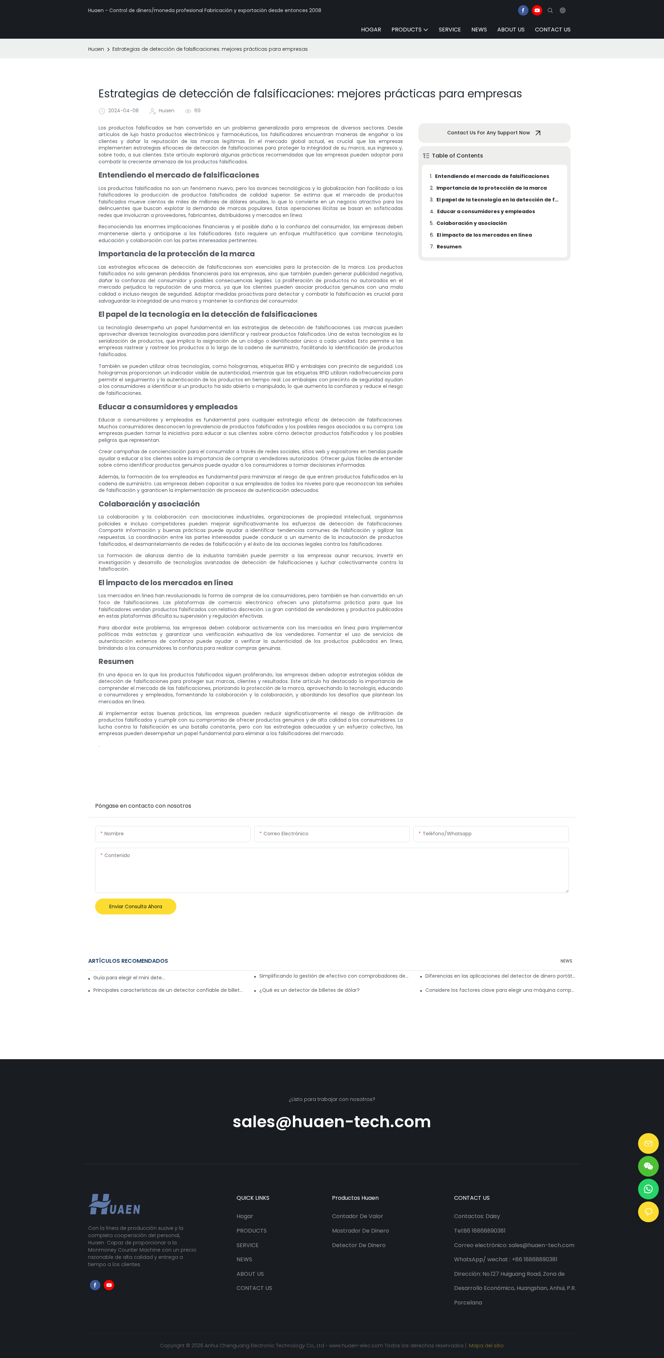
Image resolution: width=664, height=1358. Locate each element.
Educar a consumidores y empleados (486, 211)
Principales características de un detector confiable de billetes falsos (168, 990)
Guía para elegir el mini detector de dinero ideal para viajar (129, 977)
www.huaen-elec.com (357, 1345)
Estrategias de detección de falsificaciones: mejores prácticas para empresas (210, 49)
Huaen (96, 49)
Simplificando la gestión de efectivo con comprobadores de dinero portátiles (334, 975)
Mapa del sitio (486, 1345)
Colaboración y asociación (471, 223)
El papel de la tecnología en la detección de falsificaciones (498, 199)
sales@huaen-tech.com (332, 1122)
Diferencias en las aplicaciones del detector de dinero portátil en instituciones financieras (500, 975)
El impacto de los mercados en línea (484, 234)
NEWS (566, 961)
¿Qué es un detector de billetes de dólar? (309, 990)
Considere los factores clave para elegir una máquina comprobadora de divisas (500, 990)
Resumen (449, 246)
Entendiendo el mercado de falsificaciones (492, 176)
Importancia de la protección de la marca (491, 187)
